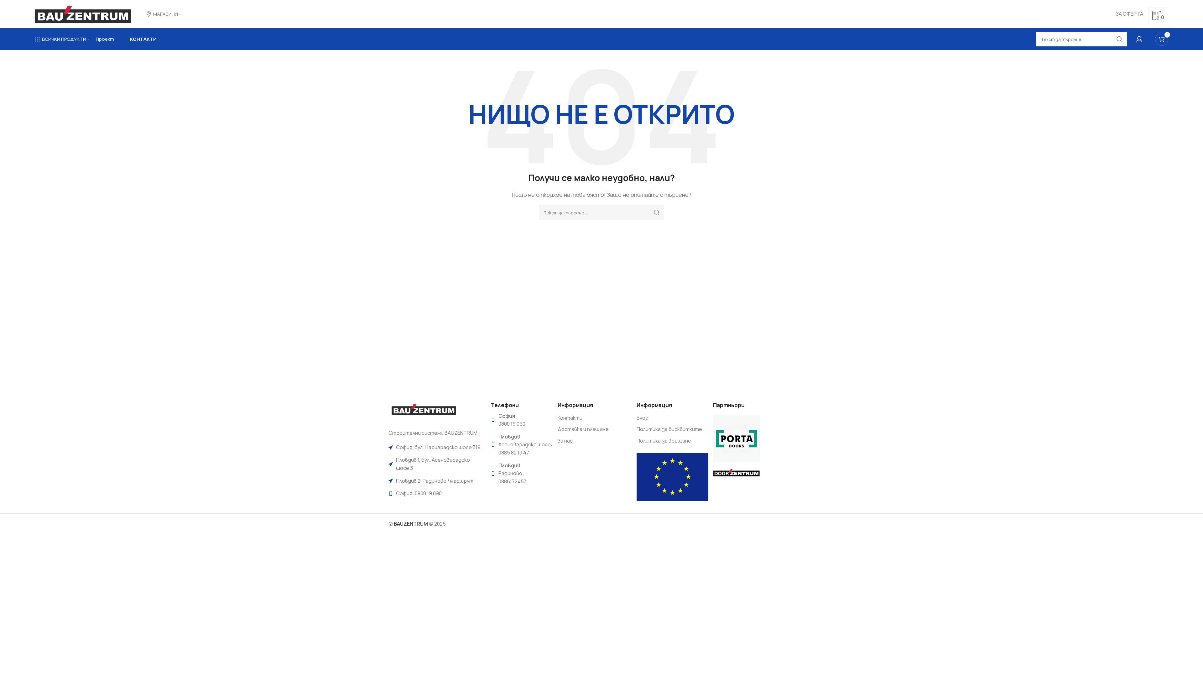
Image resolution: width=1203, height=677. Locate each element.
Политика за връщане (664, 440)
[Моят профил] (1139, 39)
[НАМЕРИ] (657, 212)
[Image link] (423, 411)
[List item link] (435, 447)
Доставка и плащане (583, 429)
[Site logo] (83, 13)
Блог (642, 417)
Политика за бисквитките (669, 429)
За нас (565, 440)
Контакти (570, 417)
